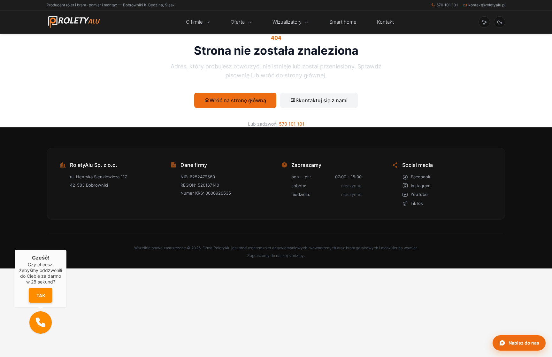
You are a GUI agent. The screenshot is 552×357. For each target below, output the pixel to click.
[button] (40, 322)
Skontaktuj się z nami (321, 100)
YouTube (419, 194)
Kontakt (385, 22)
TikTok (416, 203)
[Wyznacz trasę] (484, 22)
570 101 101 (447, 5)
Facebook (420, 176)
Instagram (420, 185)
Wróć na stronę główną (238, 100)
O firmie (194, 22)
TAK (40, 295)
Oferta (238, 22)
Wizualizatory (287, 22)
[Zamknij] (66, 250)
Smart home (342, 22)
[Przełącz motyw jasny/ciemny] (499, 22)
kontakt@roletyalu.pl (486, 5)
